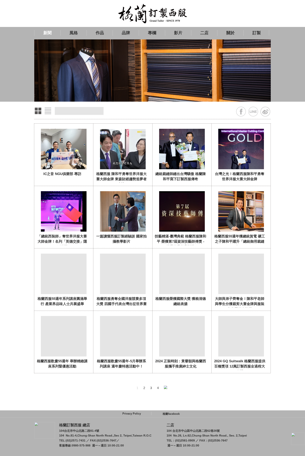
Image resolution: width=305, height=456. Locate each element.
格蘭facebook (171, 413)
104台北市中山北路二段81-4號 (79, 430)
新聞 (47, 32)
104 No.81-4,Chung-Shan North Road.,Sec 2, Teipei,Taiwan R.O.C (105, 435)
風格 (74, 32)
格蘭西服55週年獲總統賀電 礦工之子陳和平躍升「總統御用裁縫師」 (239, 241)
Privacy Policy (131, 413)
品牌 (126, 32)
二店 (204, 32)
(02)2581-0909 (185, 440)
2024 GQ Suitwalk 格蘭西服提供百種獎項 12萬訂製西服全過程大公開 (239, 366)
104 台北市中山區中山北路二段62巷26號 (193, 430)
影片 (178, 32)
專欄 (152, 32)
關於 (230, 32)
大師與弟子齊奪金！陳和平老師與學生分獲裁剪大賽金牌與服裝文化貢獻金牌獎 (239, 304)
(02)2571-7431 (75, 440)
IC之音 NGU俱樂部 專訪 (62, 174)
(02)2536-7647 (106, 440)
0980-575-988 (81, 445)
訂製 (257, 32)
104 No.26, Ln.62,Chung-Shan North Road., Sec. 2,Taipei (207, 435)
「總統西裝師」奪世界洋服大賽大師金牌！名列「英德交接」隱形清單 (62, 241)
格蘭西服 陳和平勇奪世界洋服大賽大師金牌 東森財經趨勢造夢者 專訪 (121, 179)
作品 (100, 32)
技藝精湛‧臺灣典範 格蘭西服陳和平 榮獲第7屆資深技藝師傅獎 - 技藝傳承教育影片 (180, 241)
